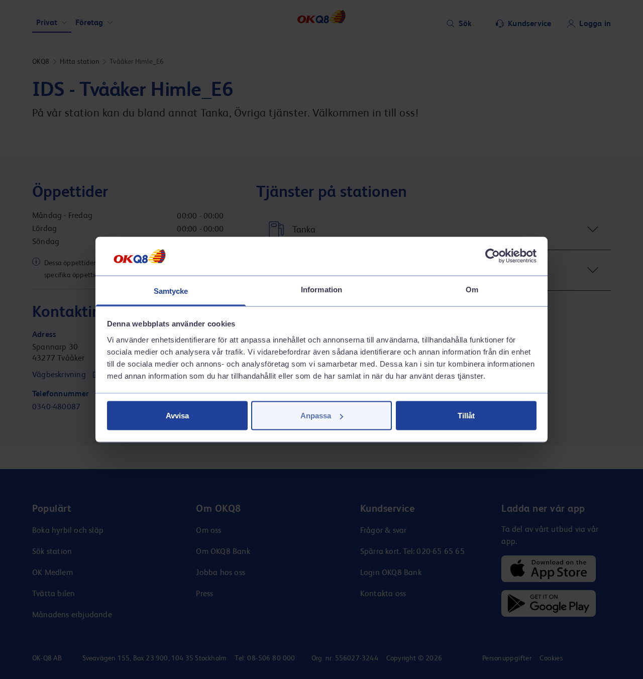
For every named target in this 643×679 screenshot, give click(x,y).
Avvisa (177, 415)
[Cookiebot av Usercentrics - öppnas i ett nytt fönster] (493, 256)
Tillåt (466, 415)
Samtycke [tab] (171, 290)
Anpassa (315, 415)
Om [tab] (472, 289)
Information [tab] (321, 289)
